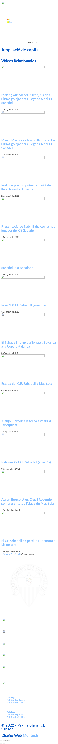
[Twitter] (12, 31)
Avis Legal (11, 697)
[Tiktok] (33, 31)
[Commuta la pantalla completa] (4, 740)
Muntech (30, 736)
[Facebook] (4, 31)
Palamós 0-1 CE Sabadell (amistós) (26, 462)
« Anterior (6, 554)
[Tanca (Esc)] (9, 740)
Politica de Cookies (16, 703)
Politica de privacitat (16, 700)
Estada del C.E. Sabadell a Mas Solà (26, 384)
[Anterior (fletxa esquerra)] (1, 743)
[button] (29, 707)
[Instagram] (26, 31)
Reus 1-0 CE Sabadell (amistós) (23, 305)
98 (19, 554)
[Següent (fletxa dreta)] (4, 743)
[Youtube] (19, 31)
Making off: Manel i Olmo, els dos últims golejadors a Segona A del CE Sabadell (27, 99)
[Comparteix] (6, 740)
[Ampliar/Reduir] (1, 740)
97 (16, 554)
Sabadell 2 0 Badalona (17, 268)
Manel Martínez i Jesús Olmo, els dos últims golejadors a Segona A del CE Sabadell (28, 144)
